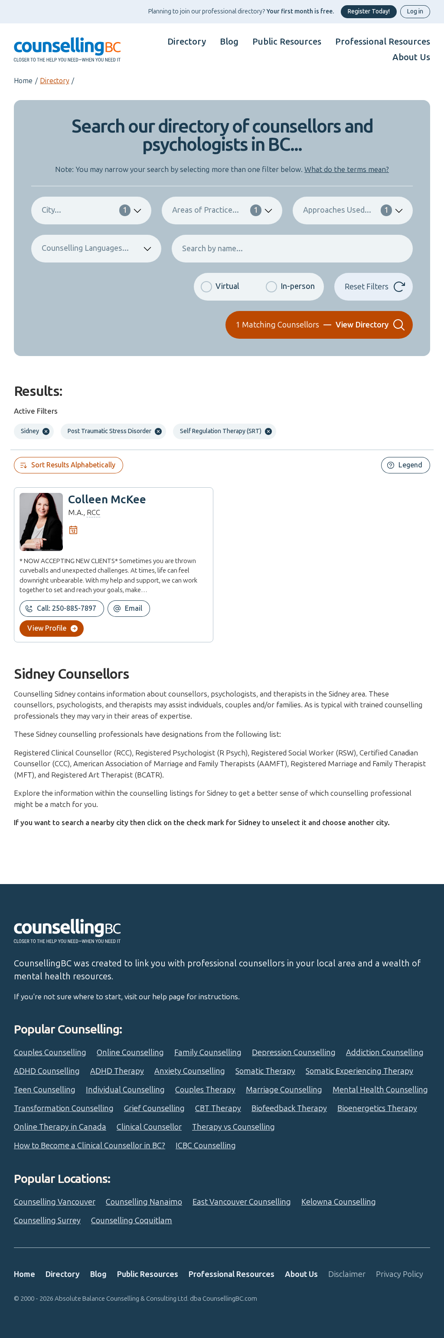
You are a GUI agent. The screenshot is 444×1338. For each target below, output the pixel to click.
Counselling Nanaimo (144, 1202)
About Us (411, 57)
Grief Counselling (154, 1108)
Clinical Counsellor (149, 1127)
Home (23, 81)
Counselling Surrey (47, 1220)
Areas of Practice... (215, 210)
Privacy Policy (399, 1274)
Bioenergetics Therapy (377, 1108)
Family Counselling (208, 1052)
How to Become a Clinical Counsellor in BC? (89, 1145)
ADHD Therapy (117, 1071)
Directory (186, 41)
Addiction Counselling (385, 1052)
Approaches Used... (345, 210)
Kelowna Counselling (338, 1202)
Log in (415, 11)
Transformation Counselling (64, 1108)
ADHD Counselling (47, 1071)
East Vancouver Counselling (242, 1202)
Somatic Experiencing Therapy (359, 1071)
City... (84, 210)
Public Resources (286, 41)
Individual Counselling (125, 1090)
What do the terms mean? (346, 169)
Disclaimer (347, 1274)
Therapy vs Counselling (233, 1127)
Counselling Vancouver (54, 1202)
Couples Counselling (50, 1052)
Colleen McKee (107, 499)
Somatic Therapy (265, 1071)
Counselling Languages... (85, 248)
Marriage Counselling (284, 1090)
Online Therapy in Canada (60, 1127)
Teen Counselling (44, 1090)
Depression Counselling (294, 1052)
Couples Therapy (205, 1090)
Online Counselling (130, 1052)
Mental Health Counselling (380, 1090)
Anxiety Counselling (189, 1071)
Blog (229, 41)
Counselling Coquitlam (131, 1220)
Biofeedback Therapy (289, 1108)
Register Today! (369, 11)
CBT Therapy (218, 1108)
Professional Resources (382, 41)
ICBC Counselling (206, 1145)
